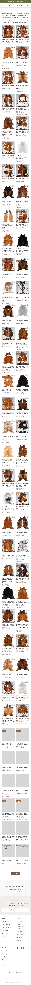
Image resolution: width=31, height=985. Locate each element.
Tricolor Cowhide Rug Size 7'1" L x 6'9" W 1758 (8, 484)
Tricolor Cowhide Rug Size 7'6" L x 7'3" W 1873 (8, 412)
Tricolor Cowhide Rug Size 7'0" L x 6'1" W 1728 (22, 225)
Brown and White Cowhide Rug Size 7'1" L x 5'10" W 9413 (8, 391)
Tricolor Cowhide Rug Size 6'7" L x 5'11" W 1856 (8, 273)
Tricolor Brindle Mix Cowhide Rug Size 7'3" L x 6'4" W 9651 (8, 767)
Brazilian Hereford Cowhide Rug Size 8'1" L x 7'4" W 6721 (8, 955)
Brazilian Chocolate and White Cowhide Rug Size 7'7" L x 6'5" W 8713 (8, 227)
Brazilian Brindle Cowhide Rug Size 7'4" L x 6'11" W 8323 (22, 767)
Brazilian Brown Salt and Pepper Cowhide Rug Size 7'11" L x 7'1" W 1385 (22, 556)
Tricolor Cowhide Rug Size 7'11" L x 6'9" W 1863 (22, 296)
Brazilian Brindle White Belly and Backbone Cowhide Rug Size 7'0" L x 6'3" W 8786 (8, 651)
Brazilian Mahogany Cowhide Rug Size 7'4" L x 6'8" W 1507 (22, 87)
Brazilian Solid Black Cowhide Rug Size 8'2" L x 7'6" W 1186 (22, 955)
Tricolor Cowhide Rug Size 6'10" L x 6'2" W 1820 (22, 132)
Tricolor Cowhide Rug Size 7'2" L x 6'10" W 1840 (22, 930)
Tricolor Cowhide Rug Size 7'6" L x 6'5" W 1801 (22, 367)
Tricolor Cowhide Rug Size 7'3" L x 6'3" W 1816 (8, 905)
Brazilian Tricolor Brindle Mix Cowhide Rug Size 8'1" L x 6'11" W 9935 (22, 462)
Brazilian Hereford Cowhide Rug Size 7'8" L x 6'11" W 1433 (8, 368)
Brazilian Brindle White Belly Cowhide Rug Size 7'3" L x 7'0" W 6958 (22, 202)
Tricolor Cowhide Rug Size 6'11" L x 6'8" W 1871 (22, 435)
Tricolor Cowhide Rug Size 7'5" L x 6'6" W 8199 (22, 789)
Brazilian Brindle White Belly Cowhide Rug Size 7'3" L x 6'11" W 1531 (8, 437)
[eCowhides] (15, 5)
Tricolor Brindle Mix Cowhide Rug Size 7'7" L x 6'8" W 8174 (8, 838)
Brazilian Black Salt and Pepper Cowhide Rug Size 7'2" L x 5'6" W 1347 (8, 932)
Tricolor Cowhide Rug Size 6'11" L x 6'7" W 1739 (22, 579)
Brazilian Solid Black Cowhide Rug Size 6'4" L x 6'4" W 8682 (8, 603)
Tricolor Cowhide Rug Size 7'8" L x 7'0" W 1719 (22, 507)
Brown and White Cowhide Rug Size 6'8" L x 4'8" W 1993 (8, 745)
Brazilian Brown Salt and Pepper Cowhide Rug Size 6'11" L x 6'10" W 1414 (8, 298)
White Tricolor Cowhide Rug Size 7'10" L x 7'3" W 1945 (22, 745)
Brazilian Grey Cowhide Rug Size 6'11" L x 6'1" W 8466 (22, 157)
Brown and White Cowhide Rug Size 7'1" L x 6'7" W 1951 (22, 815)
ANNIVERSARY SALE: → (15, 1)
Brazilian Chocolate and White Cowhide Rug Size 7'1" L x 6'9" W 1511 (22, 626)
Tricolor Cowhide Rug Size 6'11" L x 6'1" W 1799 (22, 649)
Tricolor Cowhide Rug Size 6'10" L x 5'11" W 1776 (8, 179)
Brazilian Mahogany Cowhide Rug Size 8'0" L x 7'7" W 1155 (22, 413)
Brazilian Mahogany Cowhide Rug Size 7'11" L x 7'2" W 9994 (22, 485)
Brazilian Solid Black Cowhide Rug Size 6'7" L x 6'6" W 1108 (22, 391)
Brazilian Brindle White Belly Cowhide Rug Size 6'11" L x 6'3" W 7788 (8, 251)
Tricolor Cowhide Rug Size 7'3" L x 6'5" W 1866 (8, 977)
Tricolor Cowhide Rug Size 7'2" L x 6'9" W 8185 (22, 859)
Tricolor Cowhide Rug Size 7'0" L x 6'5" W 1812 (8, 156)
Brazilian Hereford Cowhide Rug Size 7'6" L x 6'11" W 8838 (8, 532)
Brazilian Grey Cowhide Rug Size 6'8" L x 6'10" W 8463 (22, 320)
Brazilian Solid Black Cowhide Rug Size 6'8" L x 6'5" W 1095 (22, 250)
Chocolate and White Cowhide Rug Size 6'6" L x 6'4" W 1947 (8, 815)
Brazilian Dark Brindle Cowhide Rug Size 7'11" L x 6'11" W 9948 (22, 274)
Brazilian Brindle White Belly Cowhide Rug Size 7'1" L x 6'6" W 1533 (8, 133)
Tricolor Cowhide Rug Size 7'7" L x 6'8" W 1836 (22, 179)
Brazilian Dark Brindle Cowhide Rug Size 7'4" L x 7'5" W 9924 (22, 674)
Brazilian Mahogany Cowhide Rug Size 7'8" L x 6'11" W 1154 (8, 201)
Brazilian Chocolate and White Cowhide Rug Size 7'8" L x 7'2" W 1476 (8, 721)
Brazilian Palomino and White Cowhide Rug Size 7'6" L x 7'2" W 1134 (8, 462)
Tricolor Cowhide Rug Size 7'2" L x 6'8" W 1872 (8, 86)
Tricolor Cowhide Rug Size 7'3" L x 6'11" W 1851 (8, 40)
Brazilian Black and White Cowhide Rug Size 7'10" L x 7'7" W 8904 (22, 838)
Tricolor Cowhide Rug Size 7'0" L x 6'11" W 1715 (8, 625)
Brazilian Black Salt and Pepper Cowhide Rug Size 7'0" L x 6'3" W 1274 (8, 509)
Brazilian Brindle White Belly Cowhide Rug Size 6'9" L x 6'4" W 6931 (22, 979)
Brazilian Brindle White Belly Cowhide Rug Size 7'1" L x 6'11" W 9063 (8, 791)
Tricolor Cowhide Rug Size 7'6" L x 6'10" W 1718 (8, 342)
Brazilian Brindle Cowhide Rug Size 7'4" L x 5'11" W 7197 (8, 860)
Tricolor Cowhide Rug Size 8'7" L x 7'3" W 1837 (8, 109)
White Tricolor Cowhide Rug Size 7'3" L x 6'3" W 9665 (22, 110)
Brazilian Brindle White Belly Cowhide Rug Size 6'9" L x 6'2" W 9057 (8, 63)
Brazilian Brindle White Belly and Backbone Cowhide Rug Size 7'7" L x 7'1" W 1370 (22, 344)
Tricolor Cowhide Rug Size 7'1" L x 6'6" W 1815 (22, 61)
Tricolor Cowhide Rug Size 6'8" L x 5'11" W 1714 (8, 696)
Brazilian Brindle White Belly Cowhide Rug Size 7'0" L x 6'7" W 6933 (22, 907)
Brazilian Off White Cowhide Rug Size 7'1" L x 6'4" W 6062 (8, 882)
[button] (2, 5)
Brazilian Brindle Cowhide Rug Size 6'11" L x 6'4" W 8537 (22, 532)
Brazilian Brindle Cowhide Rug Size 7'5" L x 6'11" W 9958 (22, 603)
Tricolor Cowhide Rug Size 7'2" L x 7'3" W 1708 (22, 719)
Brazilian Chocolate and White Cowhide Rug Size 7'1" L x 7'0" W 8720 (8, 580)
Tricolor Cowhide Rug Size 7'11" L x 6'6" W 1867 (8, 554)
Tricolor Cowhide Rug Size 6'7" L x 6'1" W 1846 (22, 40)
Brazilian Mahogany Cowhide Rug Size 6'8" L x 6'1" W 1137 (8, 320)
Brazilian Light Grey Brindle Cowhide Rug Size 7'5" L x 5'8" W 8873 (22, 697)
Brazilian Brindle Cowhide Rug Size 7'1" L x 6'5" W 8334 (8, 674)
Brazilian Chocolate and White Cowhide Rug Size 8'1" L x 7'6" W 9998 (22, 883)
